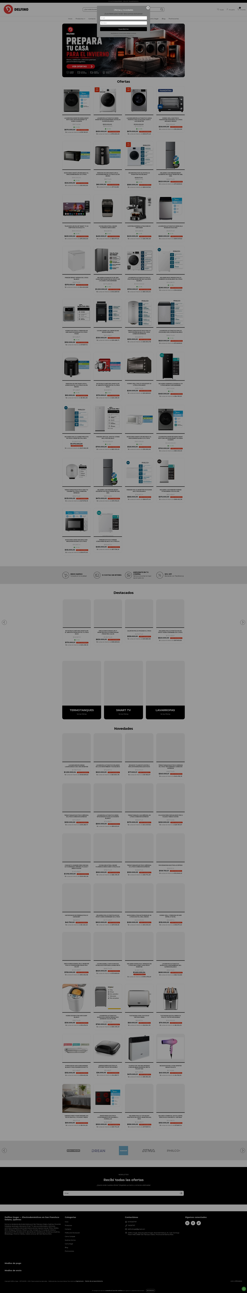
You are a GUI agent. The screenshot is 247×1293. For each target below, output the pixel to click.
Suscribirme (124, 29)
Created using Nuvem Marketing (123, 35)
